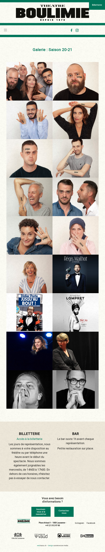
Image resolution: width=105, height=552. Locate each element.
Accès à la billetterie (29, 439)
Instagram (79, 523)
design (58, 545)
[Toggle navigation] (5, 30)
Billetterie (97, 4)
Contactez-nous (64, 511)
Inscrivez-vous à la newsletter (41, 511)
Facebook (91, 523)
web (41, 545)
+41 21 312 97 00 (52, 525)
